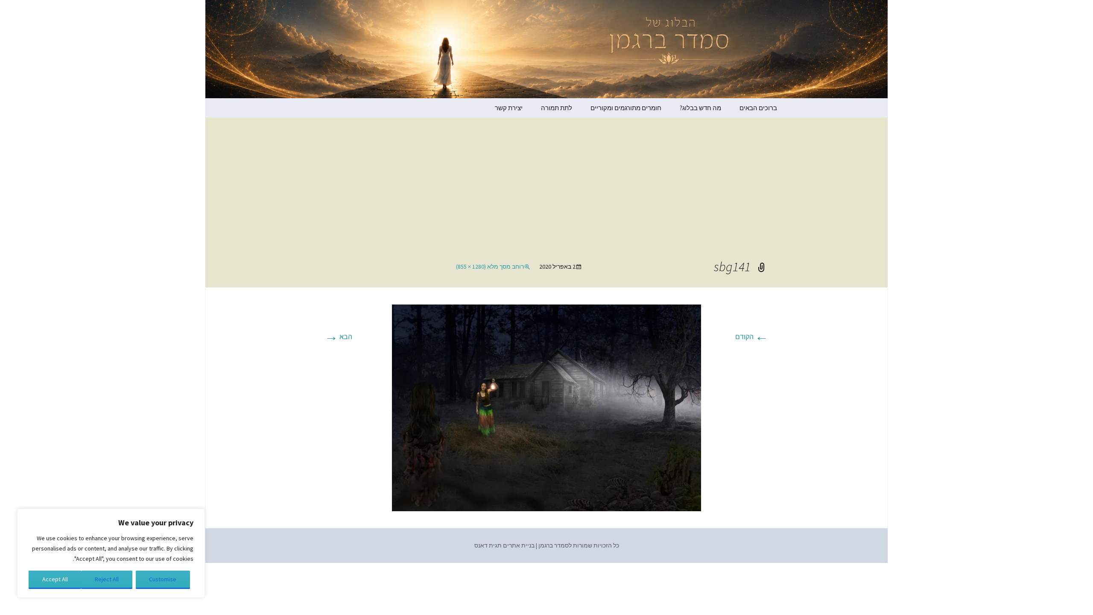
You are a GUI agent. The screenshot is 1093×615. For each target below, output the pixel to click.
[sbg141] (546, 407)
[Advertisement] (546, 194)
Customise (162, 579)
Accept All (55, 579)
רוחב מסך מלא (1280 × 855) (490, 266)
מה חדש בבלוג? (700, 108)
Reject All (107, 579)
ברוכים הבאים (758, 108)
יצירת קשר (509, 108)
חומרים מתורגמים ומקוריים (625, 108)
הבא (338, 336)
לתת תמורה (556, 108)
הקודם (752, 336)
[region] (111, 553)
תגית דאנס (488, 545)
